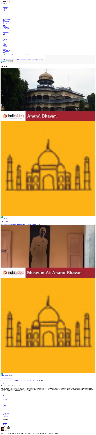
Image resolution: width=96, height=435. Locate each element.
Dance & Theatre (6, 27)
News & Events (6, 22)
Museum (12, 380)
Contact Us (5, 416)
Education (5, 33)
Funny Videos (6, 51)
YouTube (5, 421)
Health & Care (6, 30)
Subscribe (5, 398)
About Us (22, 54)
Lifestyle (5, 46)
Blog (19, 54)
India (4, 404)
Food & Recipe (6, 32)
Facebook (5, 423)
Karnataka (5, 8)
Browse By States (4, 3)
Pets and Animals (6, 23)
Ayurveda (5, 39)
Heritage (5, 45)
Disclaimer (5, 415)
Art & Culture (6, 28)
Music (4, 20)
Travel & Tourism (6, 19)
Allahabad (13, 224)
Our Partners (26, 54)
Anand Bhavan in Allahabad (5, 221)
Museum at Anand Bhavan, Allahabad (6, 378)
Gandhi (4, 405)
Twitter (4, 424)
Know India (14, 54)
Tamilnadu (5, 7)
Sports (4, 26)
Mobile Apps (5, 396)
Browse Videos (4, 14)
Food (4, 43)
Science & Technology (8, 29)
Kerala (4, 5)
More (4, 11)
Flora (4, 25)
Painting (5, 407)
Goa (4, 9)
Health (4, 44)
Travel (4, 49)
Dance (4, 42)
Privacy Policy (6, 413)
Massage (5, 47)
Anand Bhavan (7, 224)
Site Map (5, 399)
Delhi (4, 10)
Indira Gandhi (26, 224)
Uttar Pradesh (32, 224)
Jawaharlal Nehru (19, 224)
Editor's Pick (9, 54)
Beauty (4, 40)
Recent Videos (4, 54)
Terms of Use (6, 414)
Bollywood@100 (6, 50)
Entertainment (6, 21)
